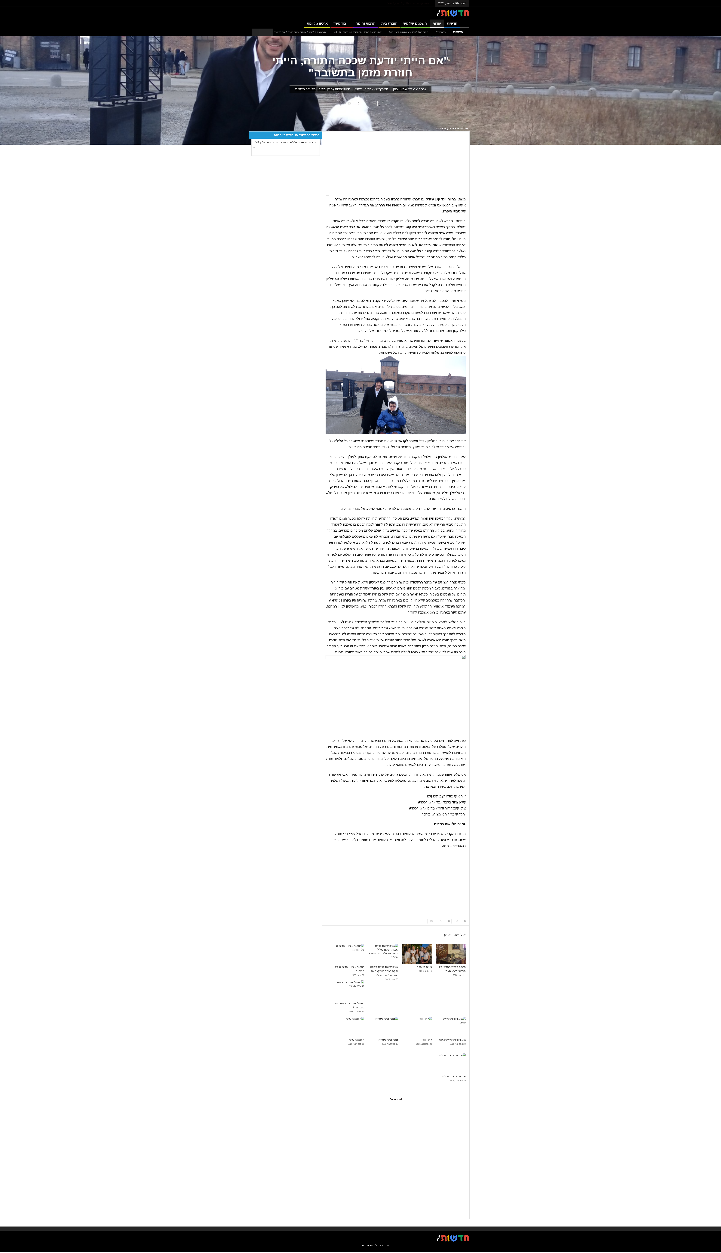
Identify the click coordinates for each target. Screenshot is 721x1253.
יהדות (437, 23)
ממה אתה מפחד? (388, 1039)
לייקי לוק (427, 1039)
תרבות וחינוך (366, 23)
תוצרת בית (389, 23)
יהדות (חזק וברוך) (330, 89)
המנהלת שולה (356, 1039)
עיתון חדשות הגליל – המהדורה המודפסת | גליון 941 (284, 142)
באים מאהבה (338, 32)
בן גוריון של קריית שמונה (452, 1039)
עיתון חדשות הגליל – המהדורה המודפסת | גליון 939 (300, 32)
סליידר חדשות (305, 89)
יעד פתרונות (366, 1245)
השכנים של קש (415, 23)
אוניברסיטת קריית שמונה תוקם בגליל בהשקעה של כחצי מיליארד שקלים (384, 971)
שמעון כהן (400, 89)
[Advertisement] (394, 161)
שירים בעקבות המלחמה (452, 1076)
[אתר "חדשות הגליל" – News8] (452, 13)
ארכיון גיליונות (317, 23)
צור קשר (339, 23)
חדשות (452, 23)
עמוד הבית (462, 128)
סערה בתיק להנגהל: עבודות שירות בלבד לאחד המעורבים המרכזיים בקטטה (387, 32)
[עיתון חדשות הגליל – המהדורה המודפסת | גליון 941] (253, 148)
